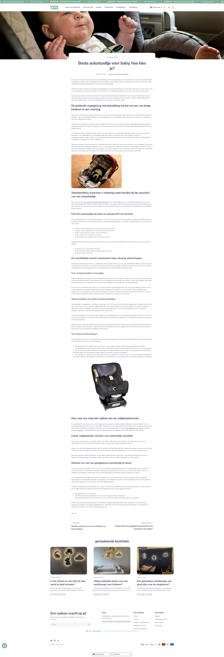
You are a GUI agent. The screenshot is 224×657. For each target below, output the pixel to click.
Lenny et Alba (59, 644)
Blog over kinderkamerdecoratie (118, 74)
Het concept (158, 625)
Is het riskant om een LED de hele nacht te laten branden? (67, 582)
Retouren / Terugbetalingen (141, 622)
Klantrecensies (159, 622)
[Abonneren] (89, 624)
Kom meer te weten (58, 594)
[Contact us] (4, 645)
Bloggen (157, 616)
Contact (135, 616)
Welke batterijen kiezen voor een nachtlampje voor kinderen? (111, 582)
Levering (136, 619)
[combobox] (102, 654)
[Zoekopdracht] (164, 7)
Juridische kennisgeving (140, 629)
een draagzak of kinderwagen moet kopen (96, 202)
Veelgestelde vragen (161, 619)
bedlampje (80, 430)
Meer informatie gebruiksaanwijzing (116, 621)
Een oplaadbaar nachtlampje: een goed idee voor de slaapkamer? (154, 582)
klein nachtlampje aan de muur (134, 428)
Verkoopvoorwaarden (139, 625)
